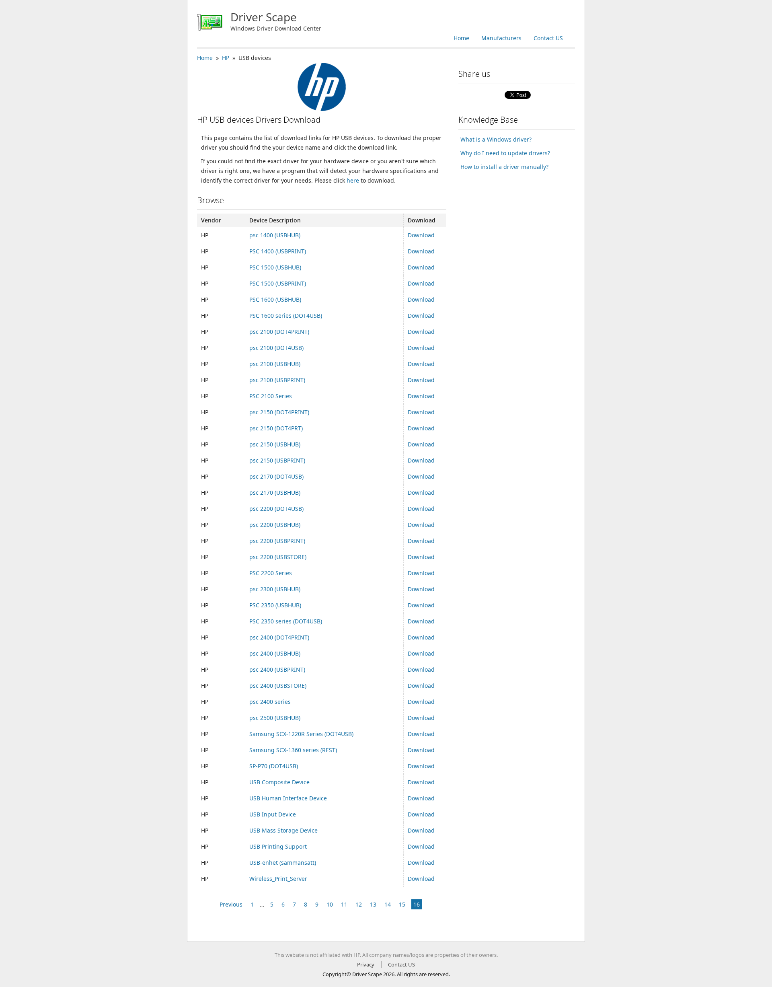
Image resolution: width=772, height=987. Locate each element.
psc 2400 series (270, 701)
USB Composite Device (279, 782)
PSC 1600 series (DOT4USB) (285, 315)
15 (402, 904)
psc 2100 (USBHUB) (274, 364)
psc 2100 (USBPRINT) (277, 380)
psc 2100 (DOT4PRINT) (279, 331)
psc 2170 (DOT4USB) (276, 476)
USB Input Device (272, 814)
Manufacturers (501, 38)
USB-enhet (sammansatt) (282, 862)
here (353, 180)
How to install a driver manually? (504, 167)
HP (225, 58)
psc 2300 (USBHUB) (274, 589)
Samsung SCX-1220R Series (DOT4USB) (301, 734)
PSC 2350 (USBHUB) (275, 605)
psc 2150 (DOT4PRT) (276, 428)
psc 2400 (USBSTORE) (277, 685)
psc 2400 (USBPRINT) (277, 669)
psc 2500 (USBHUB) (274, 718)
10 (329, 904)
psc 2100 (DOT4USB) (276, 348)
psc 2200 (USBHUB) (274, 524)
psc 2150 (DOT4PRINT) (279, 412)
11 (344, 904)
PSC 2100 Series (270, 396)
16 (416, 904)
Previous (231, 904)
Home (461, 38)
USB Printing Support (278, 846)
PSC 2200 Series (270, 573)
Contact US (548, 38)
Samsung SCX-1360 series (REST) (293, 750)
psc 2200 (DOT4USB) (276, 508)
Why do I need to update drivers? (505, 153)
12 (358, 904)
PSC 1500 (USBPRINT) (277, 283)
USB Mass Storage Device (283, 830)
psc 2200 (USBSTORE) (277, 557)
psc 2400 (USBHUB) (274, 653)
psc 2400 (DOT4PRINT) (279, 637)
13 (373, 904)
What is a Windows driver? (496, 139)
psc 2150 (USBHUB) (274, 444)
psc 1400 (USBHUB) (274, 235)
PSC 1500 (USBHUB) (275, 267)
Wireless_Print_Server (278, 878)
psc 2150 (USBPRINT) (277, 460)
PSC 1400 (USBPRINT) (277, 251)
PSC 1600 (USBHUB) (275, 299)
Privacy (365, 964)
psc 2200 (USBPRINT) (277, 541)
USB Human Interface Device (288, 798)
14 (387, 904)
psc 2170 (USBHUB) (274, 492)
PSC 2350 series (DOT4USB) (285, 621)
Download (421, 235)
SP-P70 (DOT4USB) (273, 766)
